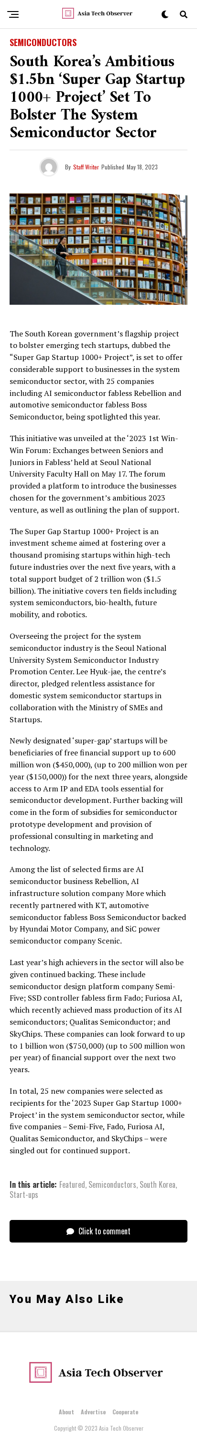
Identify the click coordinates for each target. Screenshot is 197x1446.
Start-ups (24, 1194)
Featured (72, 1184)
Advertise (93, 1412)
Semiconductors (112, 1184)
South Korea (157, 1184)
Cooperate (125, 1412)
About (66, 1412)
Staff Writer (86, 167)
